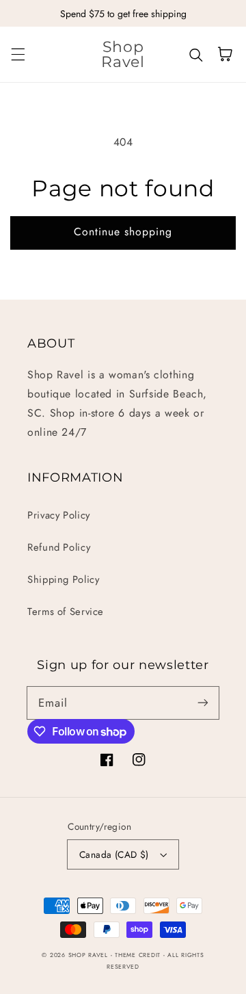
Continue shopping (123, 231)
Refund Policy (58, 547)
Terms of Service (65, 611)
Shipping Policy (63, 579)
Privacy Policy (58, 515)
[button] (17, 54)
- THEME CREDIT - (139, 955)
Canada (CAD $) (114, 854)
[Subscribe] (203, 702)
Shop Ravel (88, 955)
